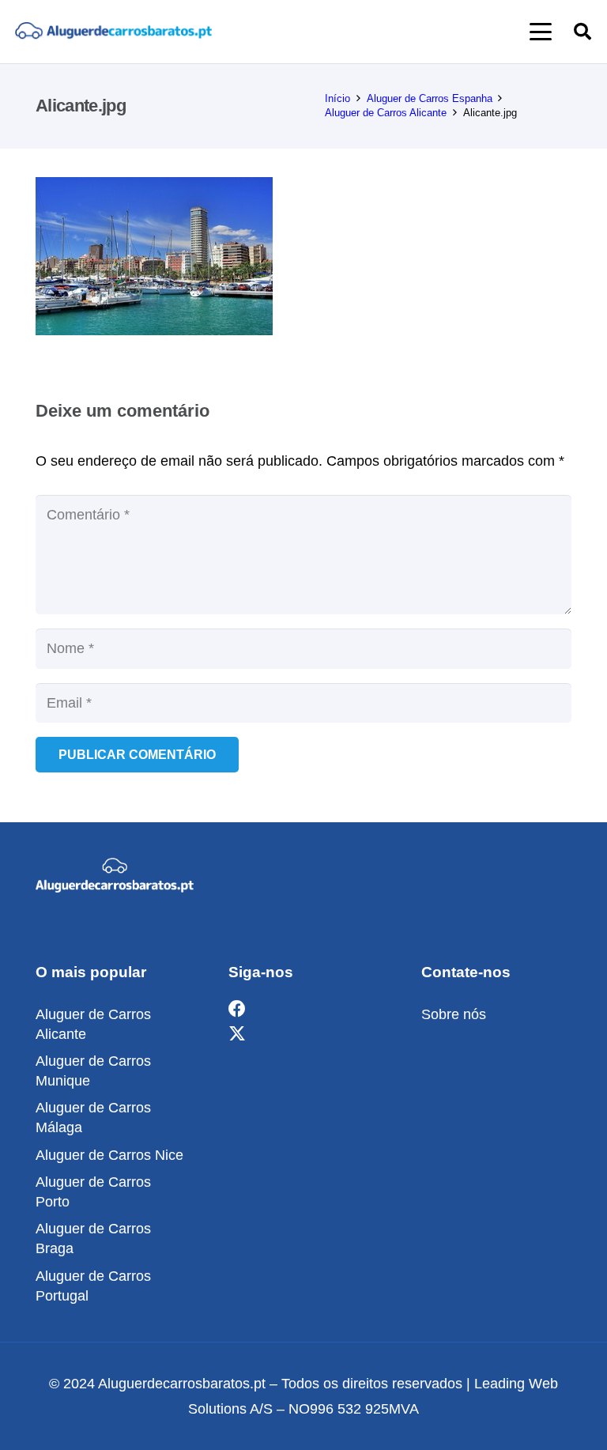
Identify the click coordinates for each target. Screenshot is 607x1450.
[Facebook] (237, 1009)
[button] (541, 32)
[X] (237, 1034)
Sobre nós (453, 1014)
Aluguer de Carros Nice (109, 1155)
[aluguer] (113, 32)
